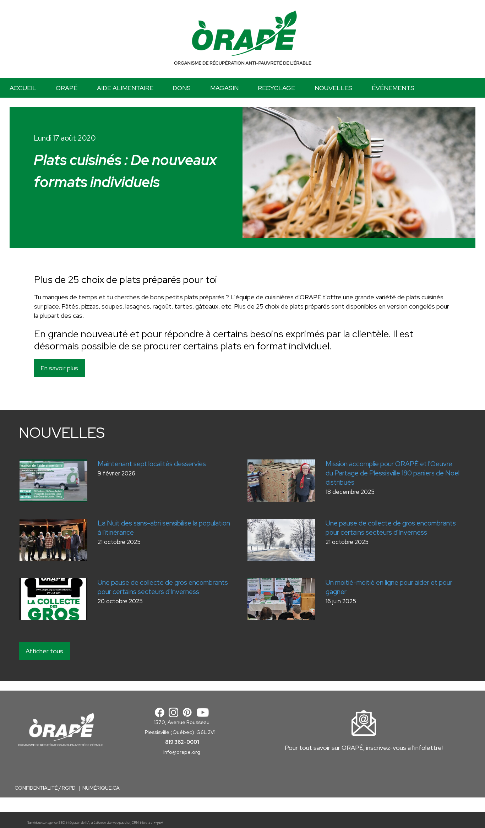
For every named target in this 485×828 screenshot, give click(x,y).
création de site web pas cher (110, 823)
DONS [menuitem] (182, 88)
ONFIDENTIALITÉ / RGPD (47, 788)
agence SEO (56, 823)
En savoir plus (59, 368)
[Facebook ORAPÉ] (159, 712)
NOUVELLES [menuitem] (333, 88)
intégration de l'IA (77, 823)
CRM (135, 823)
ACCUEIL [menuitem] (23, 88)
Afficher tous (44, 651)
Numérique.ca (36, 823)
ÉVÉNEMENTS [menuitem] (393, 88)
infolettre (146, 823)
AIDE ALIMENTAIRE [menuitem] (125, 88)
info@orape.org (181, 752)
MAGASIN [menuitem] (224, 88)
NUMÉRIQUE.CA (101, 788)
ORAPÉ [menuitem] (66, 88)
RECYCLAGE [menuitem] (276, 88)
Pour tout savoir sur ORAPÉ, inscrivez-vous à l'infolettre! (364, 747)
